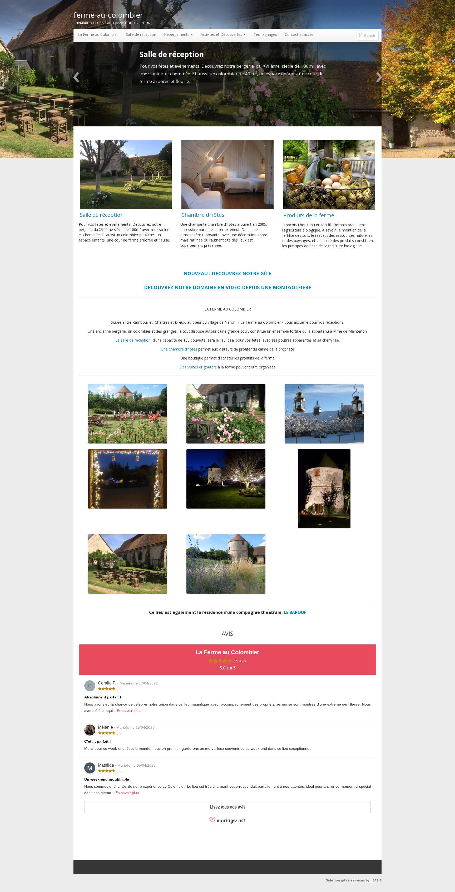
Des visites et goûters (198, 366)
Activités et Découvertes (221, 34)
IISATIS (376, 880)
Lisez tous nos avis (227, 807)
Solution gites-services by (348, 880)
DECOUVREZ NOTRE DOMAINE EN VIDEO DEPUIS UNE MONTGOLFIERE (227, 287)
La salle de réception (133, 340)
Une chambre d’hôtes (179, 349)
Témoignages (265, 34)
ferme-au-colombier (108, 15)
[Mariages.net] (227, 829)
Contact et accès (299, 34)
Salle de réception (141, 34)
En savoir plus (128, 710)
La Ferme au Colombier (98, 34)
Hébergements (176, 34)
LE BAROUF (295, 612)
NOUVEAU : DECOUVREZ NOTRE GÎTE (227, 273)
